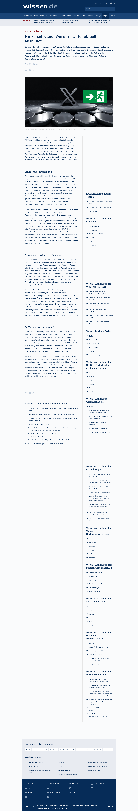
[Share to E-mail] (26, 70)
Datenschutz (49, 805)
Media (105, 3)
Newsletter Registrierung (59, 808)
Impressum (40, 805)
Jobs (100, 3)
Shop (95, 3)
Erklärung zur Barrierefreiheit (80, 805)
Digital (105, 16)
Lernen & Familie (40, 16)
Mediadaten (93, 805)
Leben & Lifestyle (94, 16)
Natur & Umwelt (73, 16)
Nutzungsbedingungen (43, 808)
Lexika (112, 16)
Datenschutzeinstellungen (62, 805)
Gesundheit (53, 16)
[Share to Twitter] (33, 70)
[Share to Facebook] (30, 70)
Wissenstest (27, 16)
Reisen (62, 16)
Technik (83, 16)
